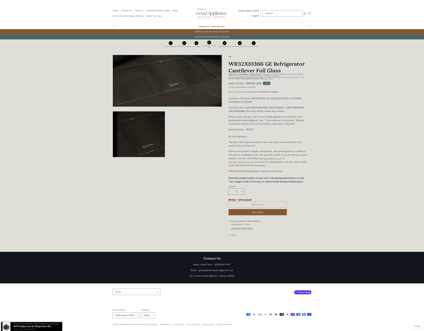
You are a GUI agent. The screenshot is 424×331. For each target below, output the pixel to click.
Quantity (232, 186)
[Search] (299, 13)
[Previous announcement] (113, 26)
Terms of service (193, 324)
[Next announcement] (311, 26)
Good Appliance (126, 324)
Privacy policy (178, 324)
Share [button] (233, 235)
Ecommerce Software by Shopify (144, 324)
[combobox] (282, 13)
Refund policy (165, 324)
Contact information (224, 324)
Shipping (232, 87)
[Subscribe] (157, 292)
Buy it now (257, 212)
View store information (242, 228)
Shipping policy (208, 324)
